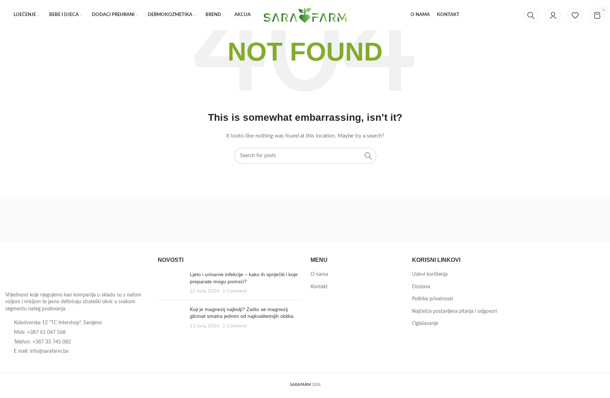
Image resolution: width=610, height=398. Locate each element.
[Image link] (44, 271)
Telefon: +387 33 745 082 (42, 342)
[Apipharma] (391, 220)
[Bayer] (305, 220)
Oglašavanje (425, 323)
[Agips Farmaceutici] (564, 220)
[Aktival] (477, 220)
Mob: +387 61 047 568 (40, 332)
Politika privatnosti (432, 298)
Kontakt (319, 286)
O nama (319, 274)
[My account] (553, 15)
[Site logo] (305, 14)
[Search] (531, 15)
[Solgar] (46, 220)
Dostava (421, 286)
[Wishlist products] (575, 15)
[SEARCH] (368, 156)
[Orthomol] (132, 220)
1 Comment (235, 291)
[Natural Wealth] (219, 220)
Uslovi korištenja (430, 274)
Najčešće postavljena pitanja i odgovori (454, 311)
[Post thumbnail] (171, 283)
